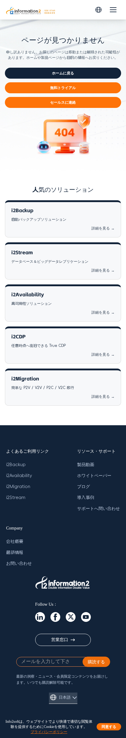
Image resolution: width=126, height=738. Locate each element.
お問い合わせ (19, 563)
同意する (109, 727)
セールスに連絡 (63, 102)
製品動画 (85, 464)
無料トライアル (63, 88)
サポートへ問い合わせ (98, 508)
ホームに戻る (63, 73)
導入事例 (85, 497)
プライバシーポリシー (49, 731)
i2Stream (15, 497)
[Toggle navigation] (113, 9)
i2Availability (19, 475)
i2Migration (18, 486)
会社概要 (14, 541)
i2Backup (16, 464)
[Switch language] (98, 10)
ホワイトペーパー (94, 475)
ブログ (83, 486)
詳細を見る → (103, 228)
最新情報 (14, 552)
